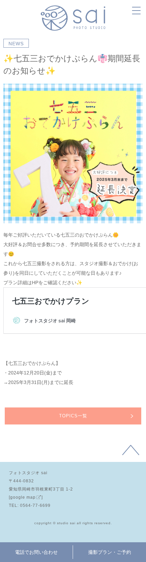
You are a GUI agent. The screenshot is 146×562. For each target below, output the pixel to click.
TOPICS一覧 (73, 415)
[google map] (26, 497)
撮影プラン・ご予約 (109, 552)
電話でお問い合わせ (36, 552)
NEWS (16, 43)
